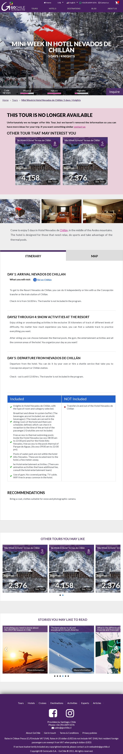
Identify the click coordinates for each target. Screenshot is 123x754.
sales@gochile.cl (62, 727)
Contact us (104, 2)
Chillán (64, 230)
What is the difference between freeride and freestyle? (72, 628)
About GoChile (33, 733)
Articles (97, 703)
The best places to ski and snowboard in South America (25, 628)
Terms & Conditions (69, 733)
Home (48, 2)
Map (94, 256)
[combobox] (59, 2)
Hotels (52, 9)
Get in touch (50, 733)
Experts (85, 703)
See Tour (52, 181)
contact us (80, 126)
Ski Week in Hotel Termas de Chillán (34, 140)
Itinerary (33, 256)
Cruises (42, 703)
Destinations (73, 9)
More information (42, 670)
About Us (112, 9)
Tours (35, 9)
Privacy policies (89, 733)
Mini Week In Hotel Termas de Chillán (82, 140)
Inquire (114, 92)
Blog (94, 9)
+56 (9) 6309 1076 (88, 2)
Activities (72, 703)
